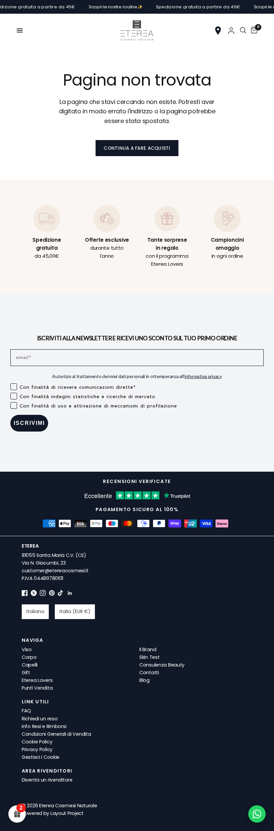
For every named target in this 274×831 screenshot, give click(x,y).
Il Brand (147, 649)
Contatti (149, 672)
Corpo (29, 657)
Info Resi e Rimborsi (44, 726)
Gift (26, 672)
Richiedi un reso (39, 718)
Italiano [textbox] (35, 611)
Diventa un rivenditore (47, 780)
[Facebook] (25, 594)
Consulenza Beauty (161, 665)
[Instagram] (43, 594)
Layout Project (67, 813)
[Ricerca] (243, 30)
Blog (144, 680)
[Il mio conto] (231, 30)
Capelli (29, 665)
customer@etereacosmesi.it (55, 570)
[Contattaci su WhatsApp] (257, 814)
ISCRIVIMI (29, 423)
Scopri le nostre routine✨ (109, 7)
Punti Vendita (37, 688)
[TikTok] (61, 594)
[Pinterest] (52, 594)
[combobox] (35, 611)
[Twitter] (34, 594)
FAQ (26, 710)
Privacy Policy (37, 749)
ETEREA (30, 546)
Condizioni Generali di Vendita (56, 734)
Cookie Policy (37, 741)
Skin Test (149, 657)
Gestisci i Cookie (40, 757)
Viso (27, 649)
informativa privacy (203, 376)
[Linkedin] (70, 594)
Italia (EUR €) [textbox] (75, 611)
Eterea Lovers (37, 680)
